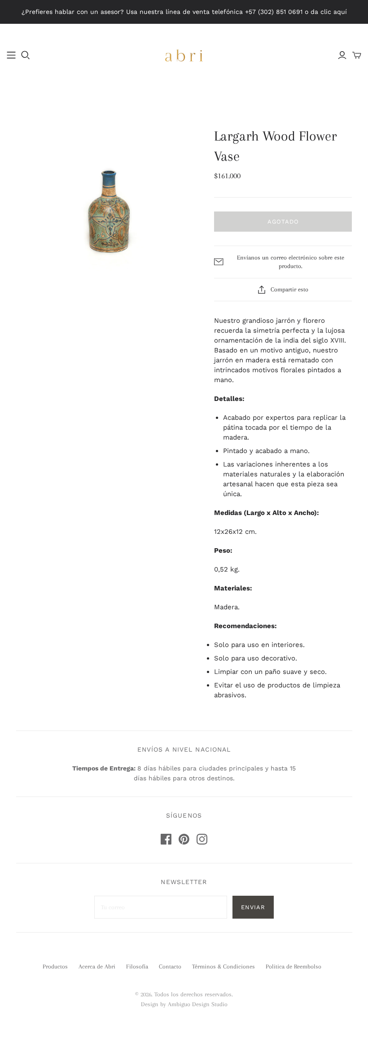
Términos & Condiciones (223, 966)
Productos (55, 966)
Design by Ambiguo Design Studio (184, 1004)
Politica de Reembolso (293, 966)
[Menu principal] (11, 55)
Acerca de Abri (97, 966)
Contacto (170, 966)
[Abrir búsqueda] (25, 55)
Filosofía (137, 966)
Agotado (283, 221)
